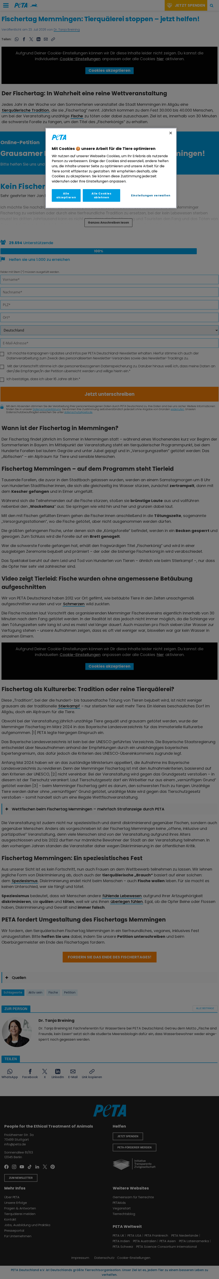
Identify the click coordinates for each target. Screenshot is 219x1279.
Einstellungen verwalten (150, 195)
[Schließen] (170, 133)
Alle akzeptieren (66, 195)
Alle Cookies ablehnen (101, 195)
